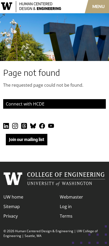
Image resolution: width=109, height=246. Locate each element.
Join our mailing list (26, 139)
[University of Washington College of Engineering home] (54, 179)
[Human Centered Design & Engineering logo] (31, 6)
